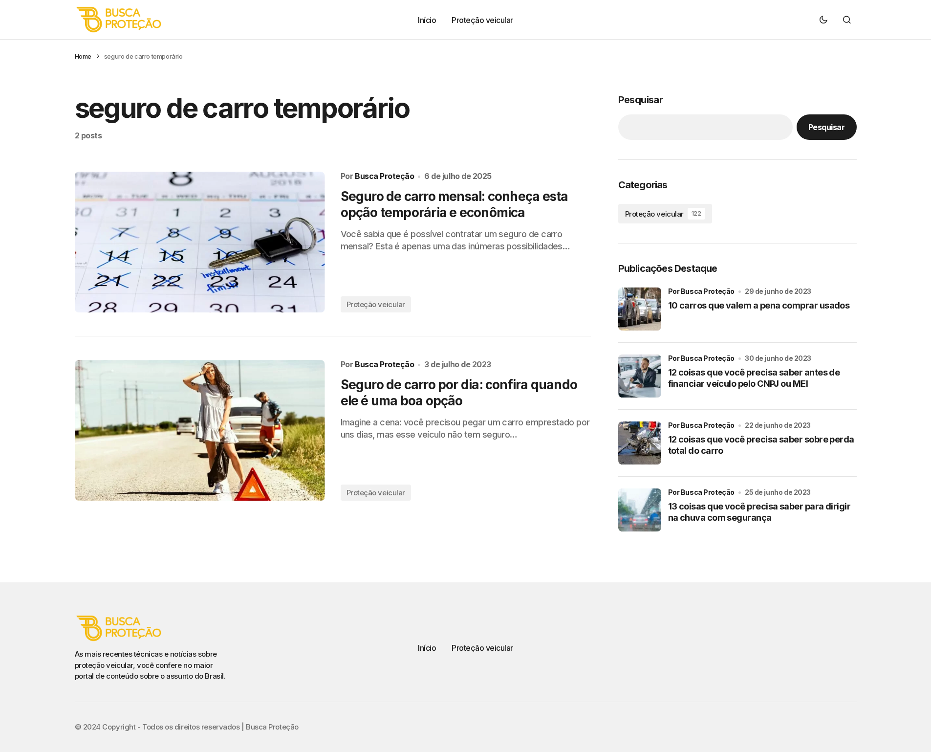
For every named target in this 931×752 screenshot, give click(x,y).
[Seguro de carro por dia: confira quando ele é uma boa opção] (200, 430)
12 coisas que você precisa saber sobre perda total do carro (761, 445)
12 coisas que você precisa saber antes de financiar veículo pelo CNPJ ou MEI (754, 378)
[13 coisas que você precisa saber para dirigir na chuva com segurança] (639, 509)
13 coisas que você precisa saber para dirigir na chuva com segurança (759, 512)
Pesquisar (640, 100)
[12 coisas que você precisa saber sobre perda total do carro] (639, 442)
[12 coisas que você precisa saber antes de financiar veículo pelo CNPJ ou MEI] (639, 376)
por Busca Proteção (701, 291)
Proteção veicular (375, 304)
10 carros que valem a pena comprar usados (759, 305)
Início (427, 648)
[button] (823, 19)
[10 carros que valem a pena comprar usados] (639, 309)
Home (83, 56)
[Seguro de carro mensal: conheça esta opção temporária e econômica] (200, 242)
